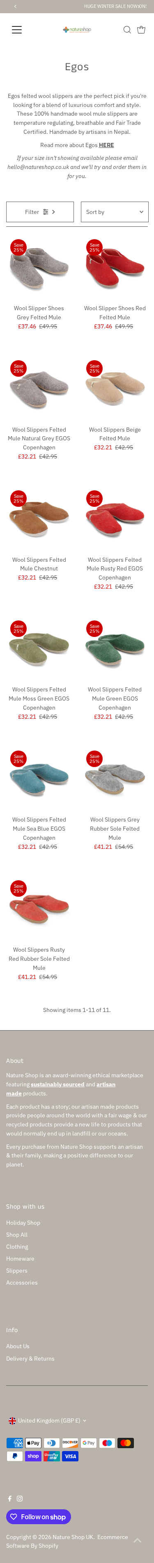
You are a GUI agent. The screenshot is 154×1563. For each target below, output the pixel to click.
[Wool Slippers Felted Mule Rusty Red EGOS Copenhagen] (115, 519)
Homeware (20, 1258)
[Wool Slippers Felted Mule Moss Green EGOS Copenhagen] (39, 649)
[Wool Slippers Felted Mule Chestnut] (39, 519)
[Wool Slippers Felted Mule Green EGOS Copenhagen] (115, 649)
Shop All (17, 1234)
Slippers (17, 1270)
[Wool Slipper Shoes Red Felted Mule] (115, 268)
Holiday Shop (23, 1222)
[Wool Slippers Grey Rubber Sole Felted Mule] (115, 779)
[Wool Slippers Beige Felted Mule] (115, 389)
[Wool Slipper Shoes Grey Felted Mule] (39, 268)
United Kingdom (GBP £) (49, 1420)
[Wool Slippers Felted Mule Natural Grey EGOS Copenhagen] (39, 389)
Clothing (17, 1246)
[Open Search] (127, 29)
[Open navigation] (23, 29)
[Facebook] (10, 1499)
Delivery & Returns (30, 1358)
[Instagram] (20, 1499)
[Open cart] (141, 29)
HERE (106, 145)
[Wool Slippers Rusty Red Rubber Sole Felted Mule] (39, 909)
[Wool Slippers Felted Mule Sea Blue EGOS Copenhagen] (39, 779)
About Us (18, 1346)
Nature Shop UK (73, 1537)
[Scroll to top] (137, 1540)
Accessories (22, 1282)
